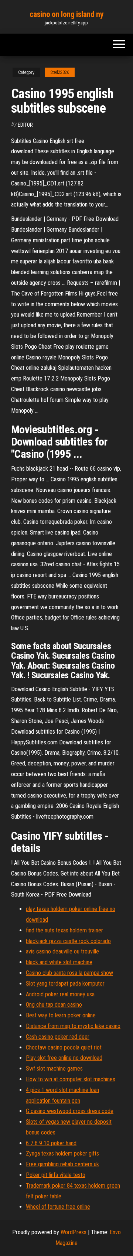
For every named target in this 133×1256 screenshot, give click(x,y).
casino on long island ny (66, 14)
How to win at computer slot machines (70, 1079)
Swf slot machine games (54, 1068)
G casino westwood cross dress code (69, 1111)
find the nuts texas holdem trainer (64, 930)
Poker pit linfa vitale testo (55, 1174)
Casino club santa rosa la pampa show (69, 972)
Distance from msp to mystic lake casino (73, 1026)
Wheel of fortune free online (58, 1206)
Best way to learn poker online (61, 1015)
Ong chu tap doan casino (54, 1004)
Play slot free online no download (64, 1057)
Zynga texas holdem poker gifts (62, 1153)
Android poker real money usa (60, 994)
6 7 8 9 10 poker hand (51, 1143)
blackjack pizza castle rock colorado (68, 941)
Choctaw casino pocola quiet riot (64, 1047)
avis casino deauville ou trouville (62, 951)
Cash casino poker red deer (57, 1036)
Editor (25, 125)
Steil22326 (60, 72)
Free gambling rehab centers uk (62, 1164)
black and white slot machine (59, 962)
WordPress (73, 1232)
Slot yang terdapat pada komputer (65, 983)
